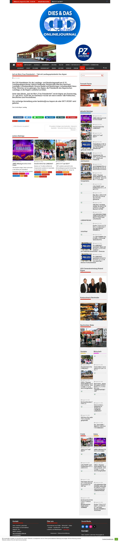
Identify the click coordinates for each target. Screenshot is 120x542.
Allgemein (15, 120)
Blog (82, 68)
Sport (28, 68)
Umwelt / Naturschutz (73, 65)
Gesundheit (45, 65)
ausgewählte (44, 172)
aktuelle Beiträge (86, 111)
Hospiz (49, 172)
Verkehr (68, 68)
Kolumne (35, 68)
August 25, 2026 (61, 161)
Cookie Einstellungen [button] (107, 539)
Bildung (54, 65)
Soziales (37, 65)
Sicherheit (20, 68)
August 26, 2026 (17, 161)
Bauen (54, 68)
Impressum (54, 533)
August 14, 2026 (99, 422)
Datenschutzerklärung (63, 533)
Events (27, 173)
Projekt (69, 174)
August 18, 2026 (86, 400)
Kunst (25, 175)
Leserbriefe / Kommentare (90, 65)
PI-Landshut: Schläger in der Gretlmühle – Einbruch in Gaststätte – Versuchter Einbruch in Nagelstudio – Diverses (63, 128)
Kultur (61, 65)
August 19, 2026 (99, 402)
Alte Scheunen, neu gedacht (21, 126)
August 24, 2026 (98, 184)
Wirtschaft (28, 65)
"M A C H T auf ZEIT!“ (57, 1)
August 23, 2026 (98, 223)
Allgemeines (90, 68)
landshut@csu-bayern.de (47, 101)
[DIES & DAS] (14, 64)
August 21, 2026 (86, 479)
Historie (60, 68)
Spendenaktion (43, 176)
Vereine (76, 68)
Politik (19, 65)
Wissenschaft (45, 68)
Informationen (22, 120)
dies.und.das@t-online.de (19, 533)
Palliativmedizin (45, 174)
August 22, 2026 (99, 364)
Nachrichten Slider (87, 325)
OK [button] (116, 539)
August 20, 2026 (99, 381)
